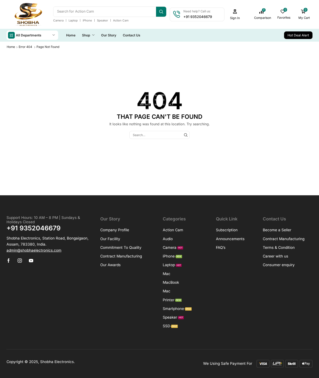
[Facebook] (9, 260)
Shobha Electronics (57, 362)
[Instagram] (20, 260)
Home (11, 47)
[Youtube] (31, 260)
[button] (235, 14)
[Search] (161, 12)
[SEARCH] (186, 135)
